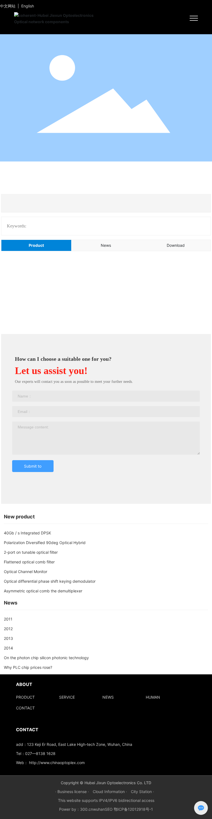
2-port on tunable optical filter (31, 552)
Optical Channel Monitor (25, 571)
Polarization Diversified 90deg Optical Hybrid (45, 542)
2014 (8, 648)
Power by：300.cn (76, 809)
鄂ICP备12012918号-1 (133, 809)
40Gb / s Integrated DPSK (27, 533)
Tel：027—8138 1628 (35, 753)
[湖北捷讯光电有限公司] (60, 17)
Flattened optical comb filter (29, 562)
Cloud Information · (110, 791)
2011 (8, 619)
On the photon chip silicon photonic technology (46, 657)
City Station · (142, 791)
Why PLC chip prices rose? (28, 667)
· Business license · (72, 791)
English (27, 6)
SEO (109, 809)
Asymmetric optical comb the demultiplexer (43, 591)
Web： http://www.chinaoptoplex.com (50, 762)
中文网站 (7, 6)
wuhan (99, 809)
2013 (8, 638)
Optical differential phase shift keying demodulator (50, 581)
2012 (8, 628)
